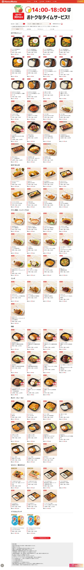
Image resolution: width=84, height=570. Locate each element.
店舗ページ (40, 26)
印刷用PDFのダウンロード (57, 23)
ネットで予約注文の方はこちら (42, 538)
